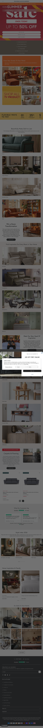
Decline (30, 366)
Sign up (32, 370)
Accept (18, 366)
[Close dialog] (41, 353)
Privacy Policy (26, 364)
